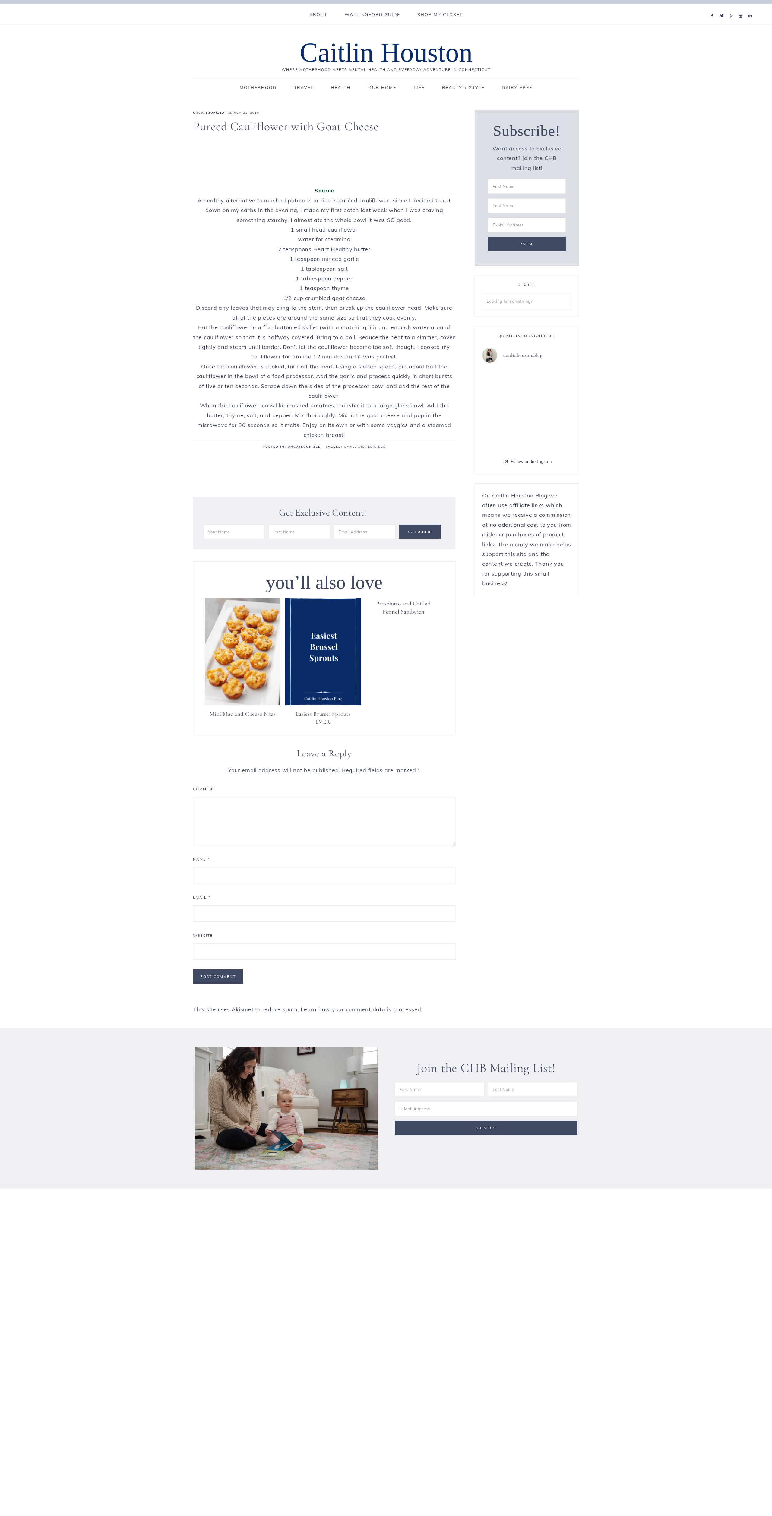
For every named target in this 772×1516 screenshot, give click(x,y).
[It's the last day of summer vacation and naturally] (503, 409)
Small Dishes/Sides (365, 447)
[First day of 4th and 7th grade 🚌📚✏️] (503, 382)
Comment (204, 789)
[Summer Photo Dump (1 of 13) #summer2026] (549, 436)
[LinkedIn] (751, 8)
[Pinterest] (732, 8)
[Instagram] (742, 8)
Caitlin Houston (386, 52)
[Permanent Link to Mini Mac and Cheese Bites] (242, 703)
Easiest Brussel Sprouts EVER (323, 717)
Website (203, 935)
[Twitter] (723, 8)
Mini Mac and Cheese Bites (243, 713)
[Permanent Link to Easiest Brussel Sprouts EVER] (323, 703)
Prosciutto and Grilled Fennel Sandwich (403, 607)
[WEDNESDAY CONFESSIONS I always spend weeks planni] (503, 436)
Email (201, 897)
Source (324, 190)
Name (201, 859)
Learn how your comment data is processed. (361, 1009)
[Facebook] (713, 8)
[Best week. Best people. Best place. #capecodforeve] (549, 382)
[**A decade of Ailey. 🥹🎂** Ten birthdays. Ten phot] (549, 409)
